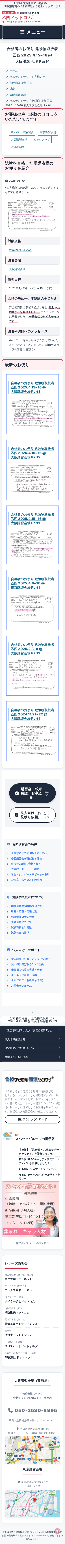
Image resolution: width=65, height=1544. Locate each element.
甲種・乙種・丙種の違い (25, 911)
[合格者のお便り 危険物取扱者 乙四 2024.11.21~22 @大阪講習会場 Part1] (32, 740)
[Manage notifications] (57, 1531)
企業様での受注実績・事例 (26, 969)
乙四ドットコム (18, 17)
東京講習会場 (48, 132)
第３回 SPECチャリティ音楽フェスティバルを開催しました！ (39, 1161)
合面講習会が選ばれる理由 (26, 858)
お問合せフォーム (21, 985)
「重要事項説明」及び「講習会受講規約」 (29, 1030)
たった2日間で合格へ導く (26, 863)
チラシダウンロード (35, 1119)
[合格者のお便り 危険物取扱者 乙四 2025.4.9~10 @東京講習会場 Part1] (32, 609)
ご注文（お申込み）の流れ (26, 879)
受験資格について (21, 921)
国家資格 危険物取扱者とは (27, 905)
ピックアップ (41, 139)
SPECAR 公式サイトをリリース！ (38, 1168)
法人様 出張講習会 (22, 132)
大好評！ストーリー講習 (25, 869)
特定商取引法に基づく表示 (20, 1048)
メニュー (35, 32)
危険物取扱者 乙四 (20, 82)
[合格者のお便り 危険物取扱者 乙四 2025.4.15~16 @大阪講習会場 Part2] (32, 479)
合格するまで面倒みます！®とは (30, 853)
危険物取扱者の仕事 (22, 916)
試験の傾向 (18, 147)
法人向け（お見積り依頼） (35, 815)
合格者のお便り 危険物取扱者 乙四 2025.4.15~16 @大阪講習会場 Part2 (32, 453)
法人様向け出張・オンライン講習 (30, 958)
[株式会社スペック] (8, 1135)
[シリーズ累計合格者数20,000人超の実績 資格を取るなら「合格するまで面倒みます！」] (29, 1079)
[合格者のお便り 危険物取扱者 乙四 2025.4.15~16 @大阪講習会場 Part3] (32, 413)
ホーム (13, 70)
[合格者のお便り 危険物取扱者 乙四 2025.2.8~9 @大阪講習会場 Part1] (32, 675)
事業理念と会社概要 (16, 1057)
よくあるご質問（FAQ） (25, 974)
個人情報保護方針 (15, 1039)
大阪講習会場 (17, 94)
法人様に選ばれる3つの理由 (27, 964)
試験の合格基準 (20, 932)
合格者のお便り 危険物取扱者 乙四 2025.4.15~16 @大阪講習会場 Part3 (32, 387)
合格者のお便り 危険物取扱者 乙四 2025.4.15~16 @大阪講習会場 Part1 (32, 518)
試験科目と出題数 (21, 927)
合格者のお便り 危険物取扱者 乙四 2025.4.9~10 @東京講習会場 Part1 (32, 583)
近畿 (12, 88)
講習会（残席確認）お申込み (35, 793)
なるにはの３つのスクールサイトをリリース (39, 1176)
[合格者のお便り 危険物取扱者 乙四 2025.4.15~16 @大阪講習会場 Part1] (32, 544)
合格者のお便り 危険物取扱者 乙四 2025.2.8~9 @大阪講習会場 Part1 (32, 648)
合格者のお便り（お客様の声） (28, 76)
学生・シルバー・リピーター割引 (30, 874)
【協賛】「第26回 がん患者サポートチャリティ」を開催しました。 (40, 1151)
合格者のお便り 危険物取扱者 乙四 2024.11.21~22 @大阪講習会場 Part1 (32, 714)
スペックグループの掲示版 (35, 1139)
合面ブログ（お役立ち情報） (28, 980)
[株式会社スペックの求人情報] (32, 1209)
